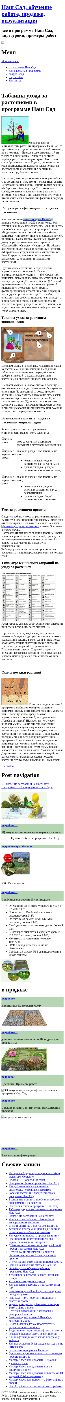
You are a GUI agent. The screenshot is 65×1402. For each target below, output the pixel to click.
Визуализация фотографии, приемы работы (35, 1261)
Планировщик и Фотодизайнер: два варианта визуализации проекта (31, 1240)
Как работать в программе (25, 70)
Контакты (15, 80)
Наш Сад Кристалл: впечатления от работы (35, 1386)
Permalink (8, 766)
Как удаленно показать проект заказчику (34, 1235)
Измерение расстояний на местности (25, 783)
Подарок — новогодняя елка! (27, 1179)
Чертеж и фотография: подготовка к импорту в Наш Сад (31, 1312)
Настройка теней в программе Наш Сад (27, 787)
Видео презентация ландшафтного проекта (35, 1330)
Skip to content (10, 61)
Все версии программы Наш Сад (29, 1350)
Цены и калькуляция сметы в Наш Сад (32, 1264)
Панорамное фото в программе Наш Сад (34, 1183)
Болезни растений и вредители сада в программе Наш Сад (32, 1194)
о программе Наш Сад (22, 67)
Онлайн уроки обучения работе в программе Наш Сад (29, 1270)
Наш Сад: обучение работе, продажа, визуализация (26, 14)
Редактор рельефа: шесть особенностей (33, 1333)
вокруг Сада (16, 73)
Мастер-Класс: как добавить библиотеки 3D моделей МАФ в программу (36, 1374)
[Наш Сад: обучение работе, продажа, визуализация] (2, 43)
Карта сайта (16, 77)
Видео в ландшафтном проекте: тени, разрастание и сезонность (32, 1325)
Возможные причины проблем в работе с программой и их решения (34, 1201)
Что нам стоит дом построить (27, 1281)
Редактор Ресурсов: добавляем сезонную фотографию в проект (34, 1306)
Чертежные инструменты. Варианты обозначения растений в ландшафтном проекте (32, 1255)
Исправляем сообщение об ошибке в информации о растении (31, 1221)
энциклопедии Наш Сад (38, 219)
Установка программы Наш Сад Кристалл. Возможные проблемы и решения (35, 1230)
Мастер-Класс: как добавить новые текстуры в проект (30, 1368)
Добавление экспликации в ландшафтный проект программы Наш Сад (35, 1247)
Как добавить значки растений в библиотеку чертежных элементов (30, 1188)
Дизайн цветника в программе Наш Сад (33, 1225)
